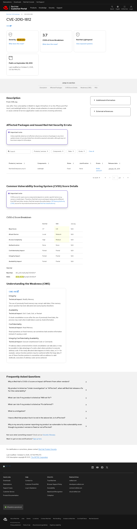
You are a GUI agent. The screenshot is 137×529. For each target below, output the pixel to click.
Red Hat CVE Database (13, 14)
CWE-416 (13, 291)
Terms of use (26, 525)
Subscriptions (7, 2)
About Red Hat (14, 518)
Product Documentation (11, 495)
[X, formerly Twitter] (107, 468)
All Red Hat (124, 9)
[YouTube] (97, 468)
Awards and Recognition (54, 492)
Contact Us (28, 480)
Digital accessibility (55, 525)
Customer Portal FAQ (32, 484)
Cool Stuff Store (82, 518)
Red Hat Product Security (47, 449)
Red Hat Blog (57, 518)
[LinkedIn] (92, 468)
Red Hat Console (28, 2)
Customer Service (8, 492)
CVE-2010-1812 (28, 14)
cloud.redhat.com (74, 492)
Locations (36, 518)
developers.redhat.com (76, 484)
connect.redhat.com (75, 488)
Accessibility (51, 488)
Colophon (50, 495)
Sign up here (37, 439)
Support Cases (7, 488)
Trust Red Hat (51, 480)
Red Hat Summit (93, 518)
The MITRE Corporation (39, 457)
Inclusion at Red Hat (69, 518)
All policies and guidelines (40, 525)
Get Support (40, 2)
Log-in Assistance (30, 488)
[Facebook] (102, 468)
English (118, 9)
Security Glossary (49, 435)
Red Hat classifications (47, 203)
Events (28, 518)
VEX (8, 26)
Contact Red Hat (46, 518)
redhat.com (73, 480)
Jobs (22, 518)
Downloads (17, 2)
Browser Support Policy (54, 484)
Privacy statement (15, 525)
